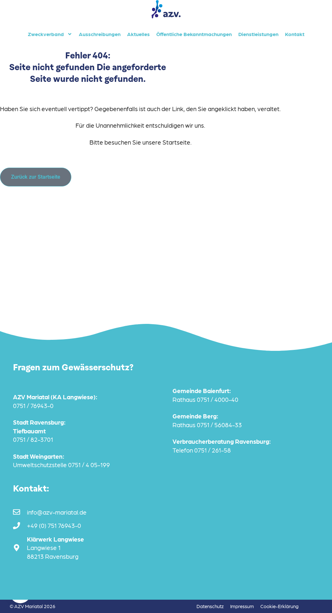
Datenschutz (210, 606)
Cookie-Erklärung (279, 606)
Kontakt (294, 34)
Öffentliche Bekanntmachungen (194, 34)
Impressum (242, 606)
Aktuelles (138, 34)
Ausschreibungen (100, 34)
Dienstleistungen (258, 34)
